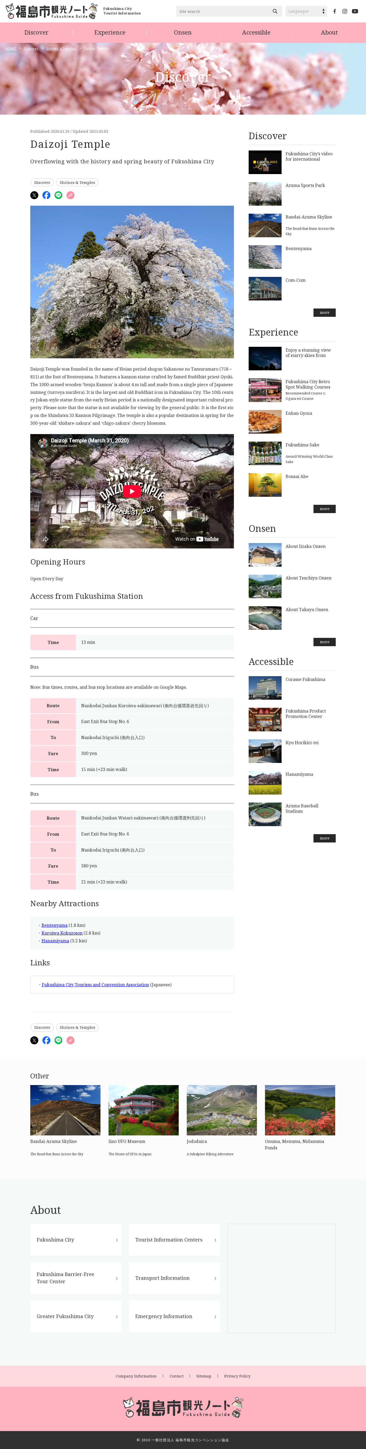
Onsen (183, 32)
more (325, 312)
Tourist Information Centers (169, 1239)
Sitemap (203, 1376)
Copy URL (70, 195)
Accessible (256, 32)
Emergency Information (163, 1316)
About (329, 32)
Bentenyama (55, 925)
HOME (11, 49)
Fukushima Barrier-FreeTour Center (65, 1278)
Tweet (34, 195)
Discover (36, 32)
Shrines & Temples (61, 49)
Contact (177, 1376)
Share (46, 195)
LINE (58, 195)
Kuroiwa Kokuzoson (62, 933)
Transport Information (162, 1278)
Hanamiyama (55, 941)
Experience (109, 32)
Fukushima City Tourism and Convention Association (95, 985)
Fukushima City (55, 1239)
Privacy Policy (237, 1376)
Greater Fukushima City (65, 1316)
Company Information (136, 1376)
